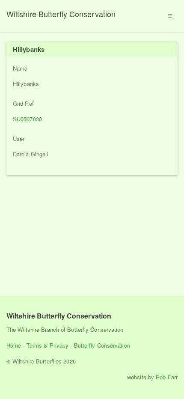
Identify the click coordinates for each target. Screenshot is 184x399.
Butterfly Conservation (102, 345)
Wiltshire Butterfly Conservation (61, 13)
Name (20, 68)
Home (13, 345)
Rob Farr (167, 377)
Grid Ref (23, 103)
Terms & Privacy (48, 345)
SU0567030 (27, 119)
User (18, 138)
